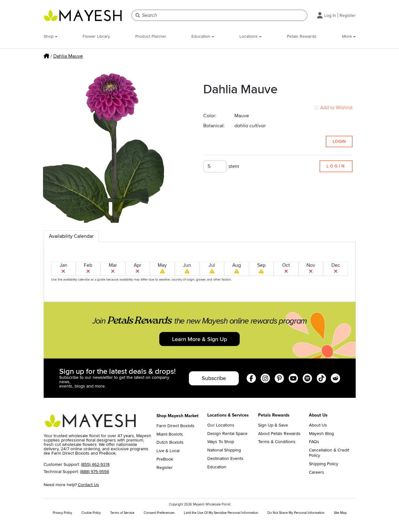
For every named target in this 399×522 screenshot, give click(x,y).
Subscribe (214, 378)
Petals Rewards (301, 36)
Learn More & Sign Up (199, 339)
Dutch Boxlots (170, 442)
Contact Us (88, 484)
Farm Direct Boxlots (175, 425)
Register (347, 15)
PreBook (164, 459)
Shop (49, 36)
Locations (249, 36)
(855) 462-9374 (95, 464)
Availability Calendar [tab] (71, 236)
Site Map (340, 513)
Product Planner (150, 36)
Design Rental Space (227, 433)
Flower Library (96, 36)
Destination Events (225, 458)
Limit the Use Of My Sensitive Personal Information (221, 513)
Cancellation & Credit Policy (329, 453)
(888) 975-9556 (94, 471)
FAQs (314, 441)
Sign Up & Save (273, 425)
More (347, 36)
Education (201, 36)
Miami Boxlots (169, 434)
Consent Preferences (159, 513)
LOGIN (339, 141)
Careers (316, 472)
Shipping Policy (323, 463)
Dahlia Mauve (68, 56)
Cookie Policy (91, 513)
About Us (318, 425)
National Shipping (224, 450)
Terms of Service (122, 513)
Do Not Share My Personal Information (295, 513)
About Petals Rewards (279, 433)
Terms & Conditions (277, 441)
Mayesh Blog (321, 433)
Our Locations (220, 425)
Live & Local (168, 450)
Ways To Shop (220, 441)
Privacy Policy (62, 513)
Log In (330, 15)
